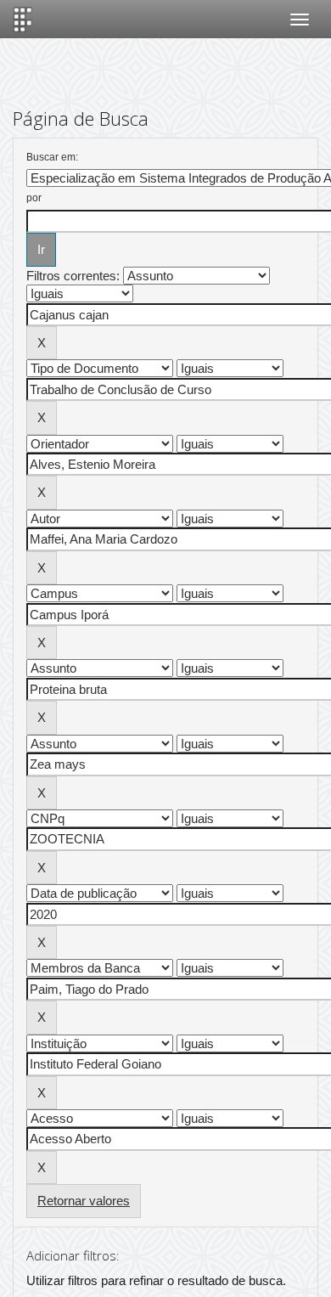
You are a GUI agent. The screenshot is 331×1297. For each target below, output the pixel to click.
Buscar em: (52, 157)
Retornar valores (83, 1200)
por (34, 198)
